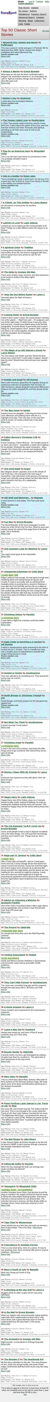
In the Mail (9, 1312)
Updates (35, 8)
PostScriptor (38, 120)
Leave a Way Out (12, 1029)
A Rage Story (7, 859)
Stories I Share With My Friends (20, 772)
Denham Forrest (29, 1245)
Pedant (32, 955)
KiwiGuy (5, 440)
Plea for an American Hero (16, 151)
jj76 (3, 698)
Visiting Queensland (14, 955)
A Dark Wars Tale (9, 575)
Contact (39, 1)
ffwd (14, 1106)
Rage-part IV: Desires (15, 855)
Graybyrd (30, 1029)
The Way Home (12, 410)
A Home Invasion (13, 1007)
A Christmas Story (10, 618)
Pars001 (30, 614)
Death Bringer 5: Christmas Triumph (23, 695)
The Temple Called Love (15, 120)
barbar (26, 410)
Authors (33, 11)
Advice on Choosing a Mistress (20, 900)
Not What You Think (14, 722)
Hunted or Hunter (13, 673)
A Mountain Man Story (12, 931)
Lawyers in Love (11, 223)
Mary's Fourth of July (15, 1269)
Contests (40, 17)
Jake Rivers (30, 1139)
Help (47, 1)
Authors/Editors (25, 4)
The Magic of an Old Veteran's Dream (23, 350)
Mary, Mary (9, 1076)
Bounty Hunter (11, 1052)
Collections (39, 21)
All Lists (45, 31)
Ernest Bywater (31, 71)
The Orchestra (11, 1339)
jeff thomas (32, 379)
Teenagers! (10, 1186)
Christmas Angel (12, 742)
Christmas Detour (13, 614)
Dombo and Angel (13, 379)
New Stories (24, 8)
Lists (21, 24)
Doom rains (29, 176)
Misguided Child (27, 1186)
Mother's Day (10, 98)
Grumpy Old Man (26, 272)
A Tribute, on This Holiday (16, 202)
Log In (31, 1)
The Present (10, 927)
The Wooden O (12, 1359)
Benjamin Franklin (10, 903)
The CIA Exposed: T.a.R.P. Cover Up (22, 826)
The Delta (9, 272)
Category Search (38, 14)
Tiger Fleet (9, 1222)
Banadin (23, 1076)
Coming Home (11, 315)
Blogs (30, 21)
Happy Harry (10, 797)
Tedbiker (28, 247)
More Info (6, 56)
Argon (27, 469)
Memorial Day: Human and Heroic (20, 42)
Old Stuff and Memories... (17, 498)
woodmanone (33, 673)
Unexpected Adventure (16, 571)
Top (25, 1395)
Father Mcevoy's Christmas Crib (20, 437)
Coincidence (10, 1245)
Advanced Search (27, 17)
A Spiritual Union (11, 247)
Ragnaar (38, 498)
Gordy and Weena (10, 958)
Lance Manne (40, 202)
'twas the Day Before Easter (18, 294)
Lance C (40, 294)
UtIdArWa (25, 927)
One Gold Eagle (12, 469)
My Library (23, 11)
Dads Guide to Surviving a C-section (23, 642)
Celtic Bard (37, 571)
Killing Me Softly (12, 1164)
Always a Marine (11, 71)
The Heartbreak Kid (33, 1359)
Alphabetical (24, 14)
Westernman (25, 1222)
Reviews (22, 21)
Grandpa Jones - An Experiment (16, 1190)
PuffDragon (7, 45)
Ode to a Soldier (11, 176)
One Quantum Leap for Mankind (20, 549)
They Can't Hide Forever (16, 982)
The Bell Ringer (12, 1139)
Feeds (27, 24)
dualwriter (25, 98)
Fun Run (8, 522)
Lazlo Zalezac (31, 223)
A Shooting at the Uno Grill (18, 1290)
